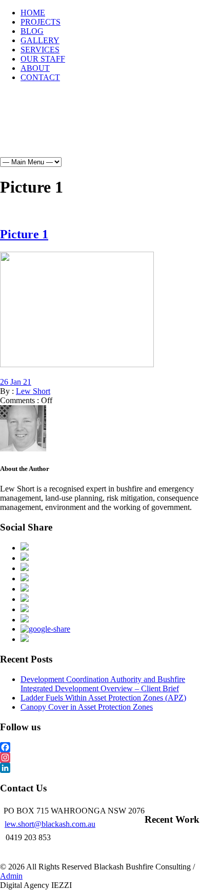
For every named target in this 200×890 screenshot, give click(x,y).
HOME (33, 12)
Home (37, 117)
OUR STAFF (43, 58)
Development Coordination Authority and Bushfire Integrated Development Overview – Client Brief (103, 684)
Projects (79, 117)
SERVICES (40, 49)
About (39, 172)
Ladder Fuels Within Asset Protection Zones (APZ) (103, 697)
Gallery (77, 135)
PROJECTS (41, 21)
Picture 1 (24, 234)
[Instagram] (100, 757)
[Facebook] (100, 747)
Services (42, 154)
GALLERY (40, 40)
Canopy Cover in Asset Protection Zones (87, 707)
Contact (81, 172)
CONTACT (40, 77)
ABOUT (35, 68)
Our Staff (91, 154)
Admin (11, 876)
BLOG (32, 31)
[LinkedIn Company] (100, 768)
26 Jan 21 (15, 381)
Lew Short (33, 391)
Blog (36, 135)
